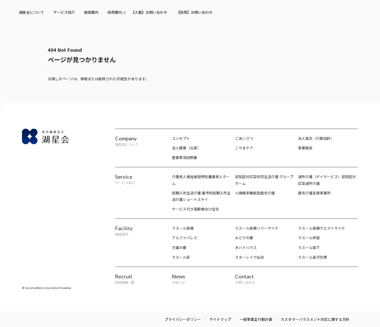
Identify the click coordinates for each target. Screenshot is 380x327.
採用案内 (115, 12)
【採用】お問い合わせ (194, 12)
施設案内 (91, 12)
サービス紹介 (64, 12)
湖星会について (31, 12)
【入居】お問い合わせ (149, 12)
